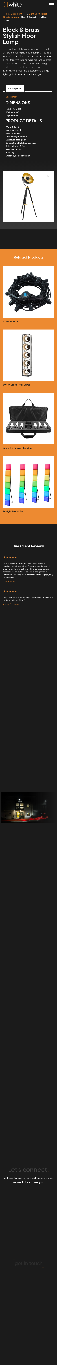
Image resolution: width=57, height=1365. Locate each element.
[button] (48, 176)
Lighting (33, 14)
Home (6, 14)
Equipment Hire (19, 14)
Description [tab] (14, 88)
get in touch (28, 1263)
